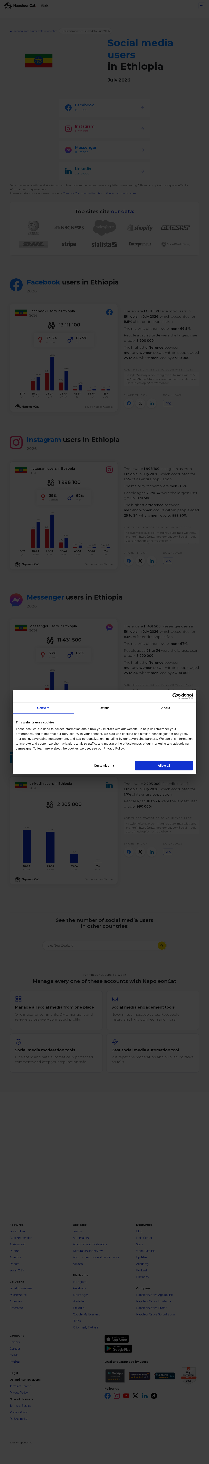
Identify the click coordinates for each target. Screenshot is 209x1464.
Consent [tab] (43, 708)
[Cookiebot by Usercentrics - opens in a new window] (175, 696)
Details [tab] (105, 708)
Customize (101, 765)
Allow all (164, 765)
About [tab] (165, 708)
